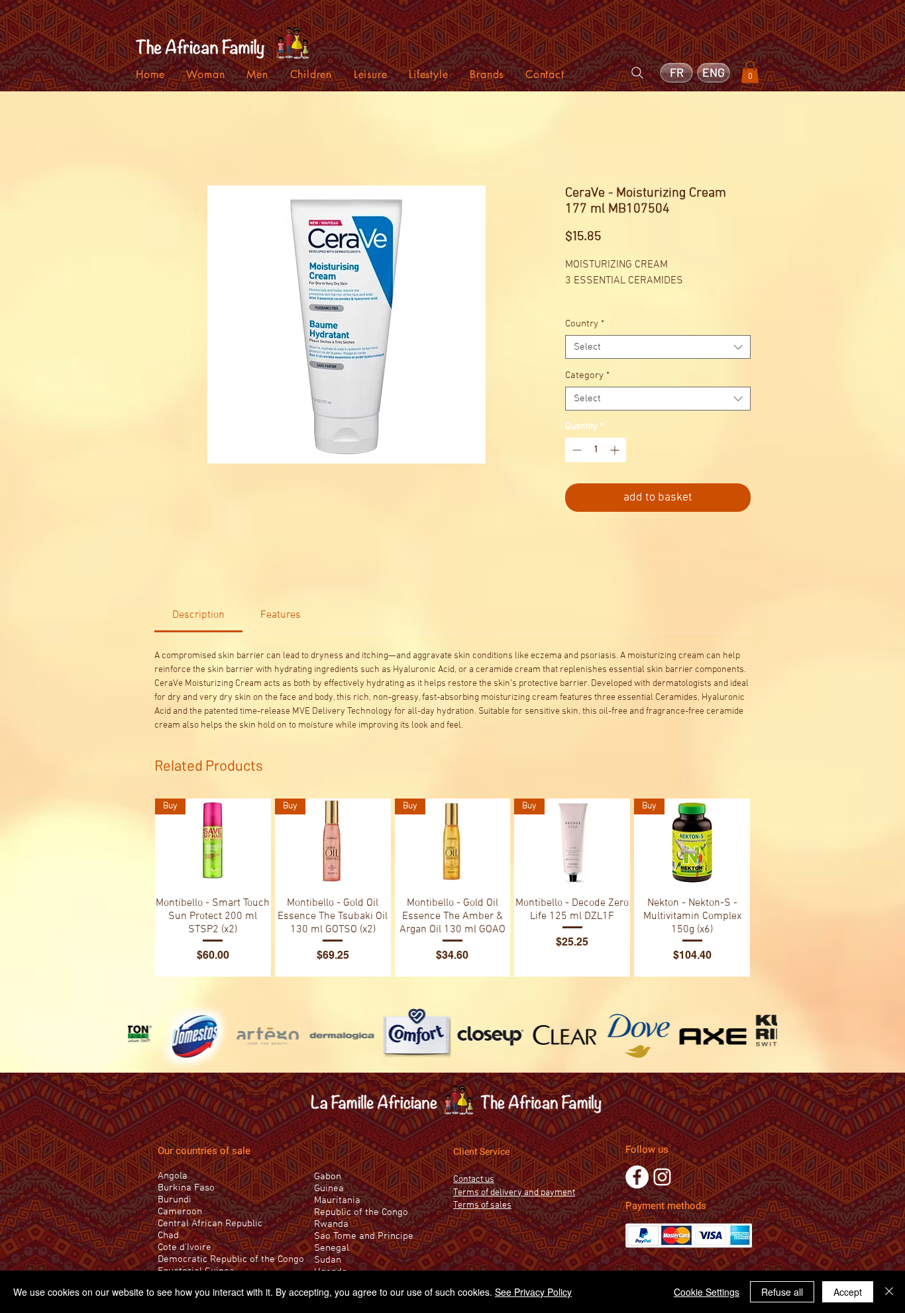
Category (587, 375)
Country (584, 324)
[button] (750, 72)
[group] (452, 887)
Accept (847, 1291)
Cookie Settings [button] (706, 1291)
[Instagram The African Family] (662, 1177)
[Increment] (616, 450)
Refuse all (782, 1291)
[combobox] (658, 347)
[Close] (889, 1291)
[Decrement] (575, 450)
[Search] (637, 73)
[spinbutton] (596, 450)
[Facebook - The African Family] (637, 1177)
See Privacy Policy (533, 1291)
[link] (198, 615)
